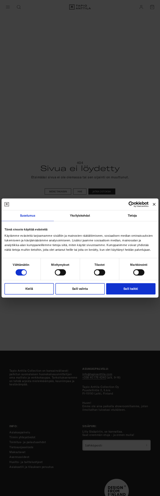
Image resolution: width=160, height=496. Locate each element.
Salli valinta (80, 289)
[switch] (60, 272)
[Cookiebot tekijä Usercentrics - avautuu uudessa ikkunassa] (131, 204)
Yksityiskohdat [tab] (80, 215)
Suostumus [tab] (28, 215)
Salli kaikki (131, 289)
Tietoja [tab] (132, 215)
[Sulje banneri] (154, 204)
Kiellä (29, 289)
